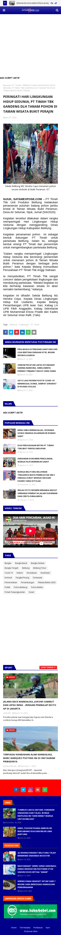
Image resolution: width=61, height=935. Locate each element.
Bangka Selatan (37, 563)
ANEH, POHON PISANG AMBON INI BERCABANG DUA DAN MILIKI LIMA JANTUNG (35, 831)
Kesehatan (45, 572)
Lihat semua (47, 667)
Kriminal (8, 577)
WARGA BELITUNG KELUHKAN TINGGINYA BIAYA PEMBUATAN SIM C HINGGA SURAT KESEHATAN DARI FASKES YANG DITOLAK (36, 476)
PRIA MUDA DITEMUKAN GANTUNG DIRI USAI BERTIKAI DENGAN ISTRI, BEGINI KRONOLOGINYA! (37, 352)
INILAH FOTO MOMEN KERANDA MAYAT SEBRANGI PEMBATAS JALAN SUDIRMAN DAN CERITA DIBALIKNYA (37, 493)
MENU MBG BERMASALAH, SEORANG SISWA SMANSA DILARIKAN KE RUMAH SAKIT (37, 433)
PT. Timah (16, 85)
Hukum (20, 572)
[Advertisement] (30, 44)
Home (14, 927)
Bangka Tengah (11, 568)
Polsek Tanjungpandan (15, 592)
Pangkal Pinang (22, 577)
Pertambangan (27, 582)
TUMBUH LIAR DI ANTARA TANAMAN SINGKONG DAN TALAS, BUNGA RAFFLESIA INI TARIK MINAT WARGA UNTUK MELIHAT (36, 814)
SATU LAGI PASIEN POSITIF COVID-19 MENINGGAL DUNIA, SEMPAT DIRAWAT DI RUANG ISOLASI (37, 383)
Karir (48, 927)
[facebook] (16, 789)
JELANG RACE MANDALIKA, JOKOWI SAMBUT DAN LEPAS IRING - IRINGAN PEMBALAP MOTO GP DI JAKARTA (29, 705)
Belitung (13, 324)
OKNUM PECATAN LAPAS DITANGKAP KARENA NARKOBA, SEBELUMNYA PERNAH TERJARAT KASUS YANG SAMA (37, 368)
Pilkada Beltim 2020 (46, 582)
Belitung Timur (39, 568)
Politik (7, 587)
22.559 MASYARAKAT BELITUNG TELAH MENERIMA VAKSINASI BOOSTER (37, 854)
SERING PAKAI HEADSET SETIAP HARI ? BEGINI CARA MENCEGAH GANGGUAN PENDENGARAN (37, 884)
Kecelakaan (32, 572)
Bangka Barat (21, 563)
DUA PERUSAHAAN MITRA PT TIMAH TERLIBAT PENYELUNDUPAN (36, 447)
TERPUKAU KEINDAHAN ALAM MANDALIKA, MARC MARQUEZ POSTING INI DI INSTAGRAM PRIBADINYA (29, 758)
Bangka (8, 563)
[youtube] (37, 789)
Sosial (31, 592)
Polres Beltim (37, 587)
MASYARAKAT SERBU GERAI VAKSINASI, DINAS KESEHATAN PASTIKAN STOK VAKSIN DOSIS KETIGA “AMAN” (37, 869)
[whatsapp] (44, 789)
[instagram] (30, 789)
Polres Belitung (20, 587)
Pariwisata (37, 577)
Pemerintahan (11, 582)
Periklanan (38, 927)
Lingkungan (24, 324)
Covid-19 (9, 572)
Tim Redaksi (25, 927)
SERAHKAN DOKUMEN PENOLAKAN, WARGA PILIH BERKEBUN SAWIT (35, 460)
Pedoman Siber (31, 931)
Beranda (7, 85)
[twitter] (23, 789)
